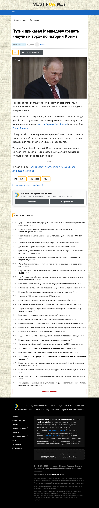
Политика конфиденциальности (47, 410)
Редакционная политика (39, 406)
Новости (15, 416)
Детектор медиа (59, 430)
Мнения (15, 424)
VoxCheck (55, 436)
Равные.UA (16, 432)
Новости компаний (20, 428)
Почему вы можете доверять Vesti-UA (27, 185)
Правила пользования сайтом (73, 410)
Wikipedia (60, 474)
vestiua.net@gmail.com (69, 457)
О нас (25, 406)
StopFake (48, 436)
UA (15, 52)
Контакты (68, 406)
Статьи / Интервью (19, 420)
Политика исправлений (23, 410)
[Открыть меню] (13, 12)
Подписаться (67, 202)
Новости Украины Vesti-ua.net (52, 124)
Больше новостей (49, 392)
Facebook (52, 474)
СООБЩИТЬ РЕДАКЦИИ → (50, 457)
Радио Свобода (20, 128)
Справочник (17, 448)
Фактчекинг (79, 406)
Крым (46, 179)
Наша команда (56, 406)
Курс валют (16, 444)
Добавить (32, 202)
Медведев (34, 179)
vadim (42, 45)
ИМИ (49, 430)
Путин (22, 179)
